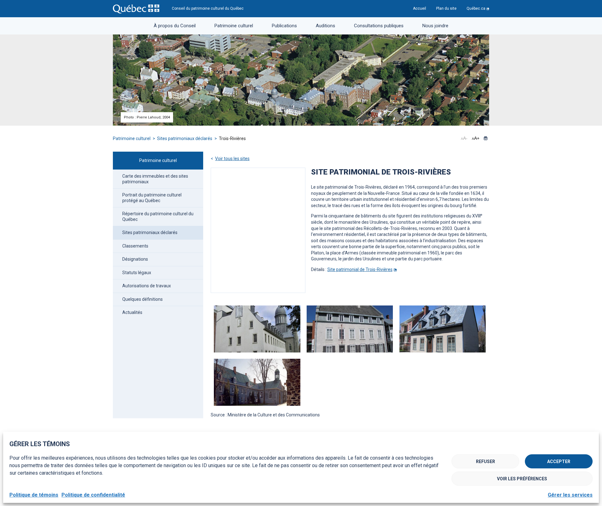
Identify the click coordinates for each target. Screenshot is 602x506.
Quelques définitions (142, 299)
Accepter (558, 461)
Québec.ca (476, 8)
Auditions (325, 26)
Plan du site (446, 8)
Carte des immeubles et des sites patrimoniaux (155, 179)
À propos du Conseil (175, 26)
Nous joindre (435, 26)
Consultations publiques (379, 26)
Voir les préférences (522, 478)
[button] (485, 138)
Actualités (132, 312)
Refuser (485, 461)
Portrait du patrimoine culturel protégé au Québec (152, 197)
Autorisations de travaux (146, 285)
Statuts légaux (136, 272)
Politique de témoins (33, 495)
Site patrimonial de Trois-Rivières (360, 269)
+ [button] (475, 138)
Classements (135, 245)
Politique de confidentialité (93, 495)
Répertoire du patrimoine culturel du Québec (157, 216)
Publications (284, 26)
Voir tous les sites (232, 158)
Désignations (135, 259)
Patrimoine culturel (233, 26)
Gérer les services (570, 495)
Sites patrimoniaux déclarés (185, 138)
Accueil (419, 8)
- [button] (464, 138)
